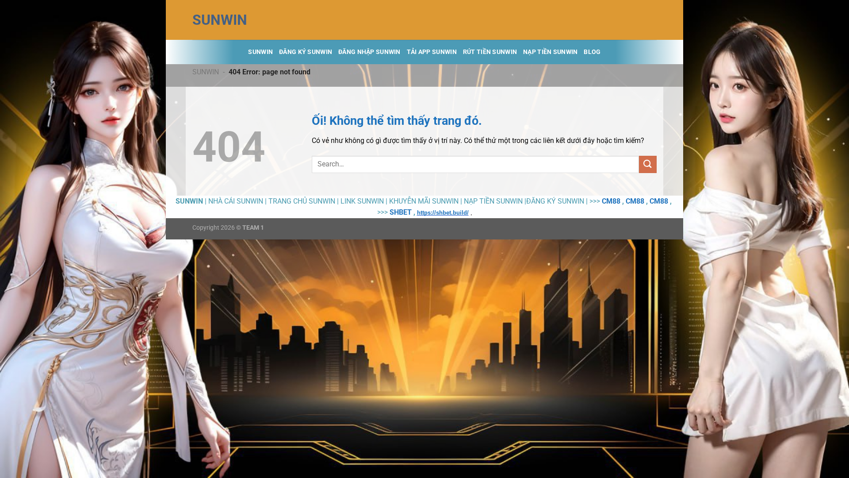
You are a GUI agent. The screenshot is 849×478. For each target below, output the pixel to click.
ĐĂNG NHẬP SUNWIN (369, 52)
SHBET (401, 212)
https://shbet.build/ (443, 212)
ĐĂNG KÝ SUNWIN (305, 52)
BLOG (592, 52)
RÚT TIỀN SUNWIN (490, 52)
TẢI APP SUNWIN (432, 52)
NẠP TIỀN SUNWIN (550, 52)
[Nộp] (648, 164)
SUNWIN (219, 20)
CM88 (611, 201)
